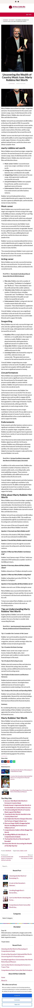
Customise (17, 1000)
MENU (30, 14)
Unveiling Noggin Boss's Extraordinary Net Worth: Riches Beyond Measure (21, 790)
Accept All (17, 995)
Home (3, 977)
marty (18, 850)
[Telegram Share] (11, 761)
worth (25, 850)
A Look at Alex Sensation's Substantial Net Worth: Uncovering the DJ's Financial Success (21, 777)
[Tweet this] (5, 761)
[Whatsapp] (14, 761)
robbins (22, 850)
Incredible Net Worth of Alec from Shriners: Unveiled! (26, 856)
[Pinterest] (15, 1)
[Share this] (2, 761)
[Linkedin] (18, 1)
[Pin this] (8, 761)
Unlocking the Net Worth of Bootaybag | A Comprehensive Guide (21, 770)
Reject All (17, 1004)
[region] (17, 995)
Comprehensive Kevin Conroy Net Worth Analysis (16, 970)
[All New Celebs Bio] (17, 7)
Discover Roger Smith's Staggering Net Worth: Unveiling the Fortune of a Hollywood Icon (17, 825)
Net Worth (8, 850)
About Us (4, 980)
